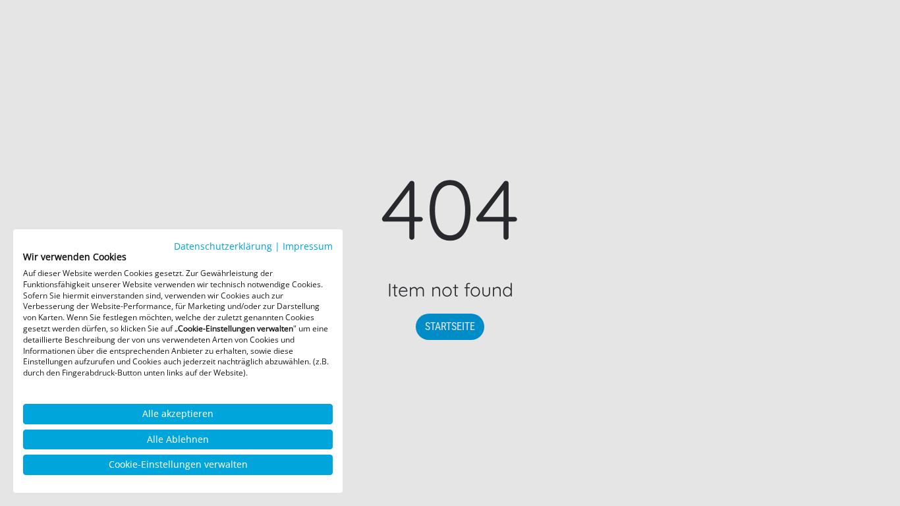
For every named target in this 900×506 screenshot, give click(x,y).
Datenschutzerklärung (223, 246)
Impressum (308, 246)
